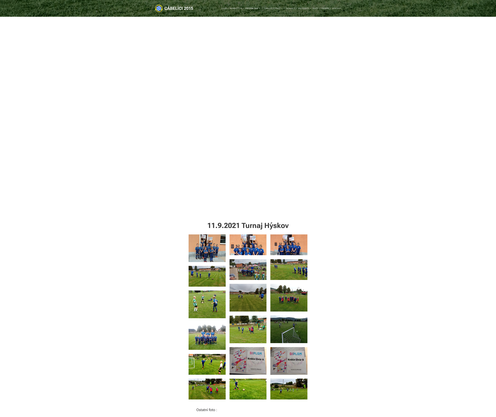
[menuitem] (225, 8)
